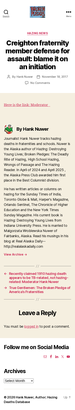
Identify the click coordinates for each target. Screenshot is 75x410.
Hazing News (37, 33)
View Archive (15, 254)
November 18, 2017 (55, 76)
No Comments (40, 83)
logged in (31, 326)
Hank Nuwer (25, 76)
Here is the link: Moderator (27, 105)
